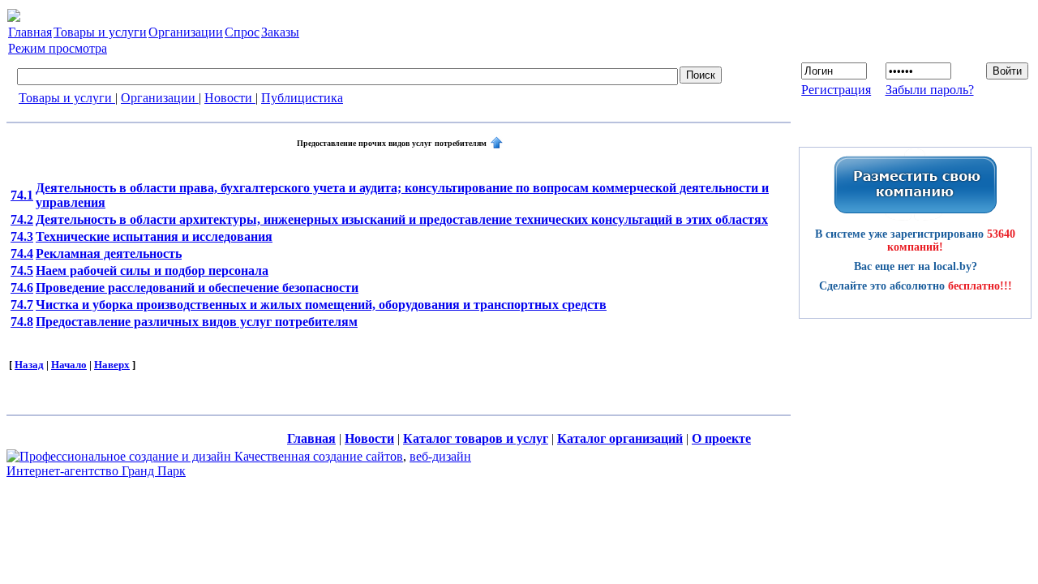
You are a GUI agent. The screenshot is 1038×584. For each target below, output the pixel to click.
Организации (160, 98)
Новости (229, 98)
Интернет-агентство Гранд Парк (96, 471)
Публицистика (302, 98)
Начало (69, 365)
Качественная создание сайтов (318, 456)
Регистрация (836, 90)
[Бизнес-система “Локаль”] (13, 17)
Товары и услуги (67, 98)
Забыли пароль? (930, 90)
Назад (29, 365)
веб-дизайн (440, 456)
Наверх (112, 365)
